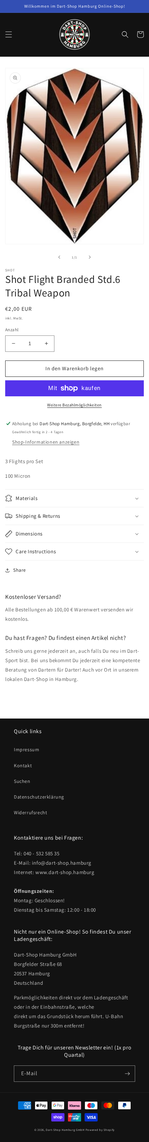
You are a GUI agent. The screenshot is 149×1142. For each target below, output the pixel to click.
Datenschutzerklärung (39, 797)
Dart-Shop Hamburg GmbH (65, 1130)
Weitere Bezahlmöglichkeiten (74, 404)
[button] (8, 34)
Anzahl (11, 330)
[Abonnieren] (127, 1073)
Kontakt (23, 765)
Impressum (26, 749)
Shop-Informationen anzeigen (45, 442)
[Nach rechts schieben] (89, 257)
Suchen (22, 781)
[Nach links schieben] (59, 257)
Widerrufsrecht (30, 812)
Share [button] (19, 570)
